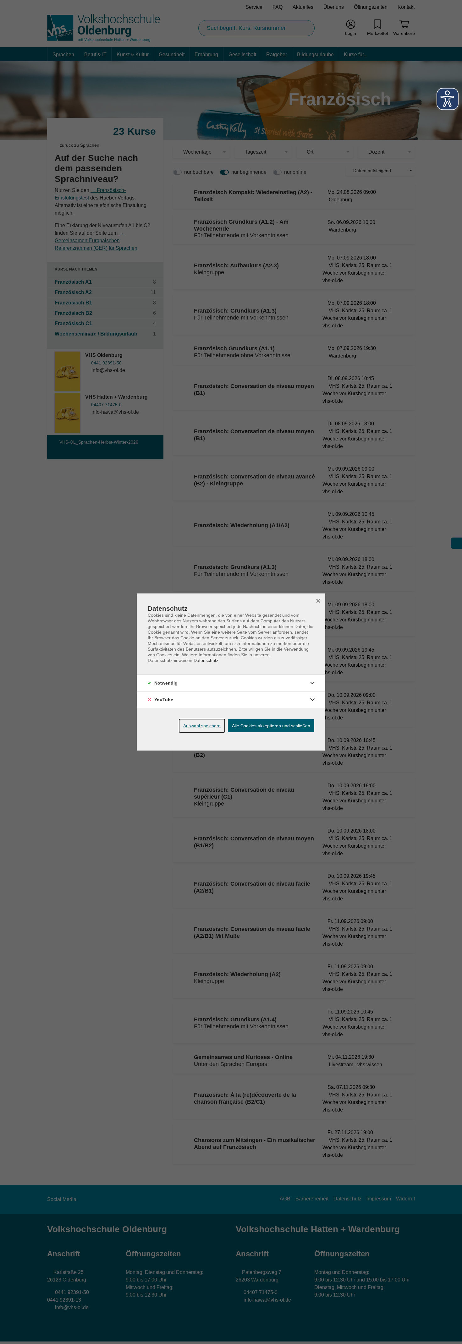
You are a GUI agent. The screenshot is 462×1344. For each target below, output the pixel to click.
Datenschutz (206, 660)
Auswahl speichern (202, 725)
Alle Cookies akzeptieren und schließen (271, 725)
